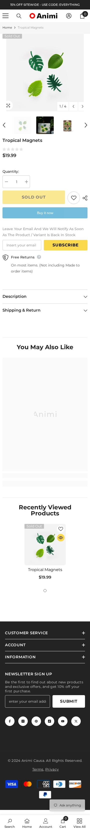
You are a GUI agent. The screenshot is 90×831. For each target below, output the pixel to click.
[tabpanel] (45, 554)
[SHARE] (84, 198)
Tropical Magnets (45, 569)
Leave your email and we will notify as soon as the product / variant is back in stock (43, 232)
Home (7, 27)
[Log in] (69, 16)
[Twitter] (76, 721)
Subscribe (65, 245)
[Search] (19, 16)
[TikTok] (49, 721)
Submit (69, 701)
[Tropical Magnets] (45, 544)
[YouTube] (63, 721)
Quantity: (10, 171)
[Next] (82, 106)
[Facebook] (9, 721)
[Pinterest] (36, 721)
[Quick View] (60, 537)
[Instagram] (23, 721)
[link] (45, 475)
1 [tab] (45, 590)
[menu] (5, 16)
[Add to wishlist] (74, 198)
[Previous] (73, 106)
